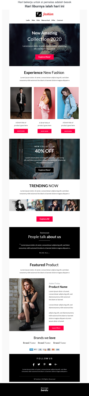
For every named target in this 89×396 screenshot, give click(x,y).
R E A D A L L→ (44, 253)
